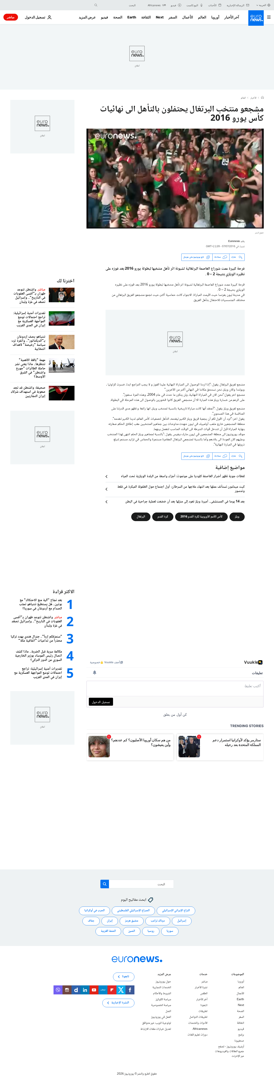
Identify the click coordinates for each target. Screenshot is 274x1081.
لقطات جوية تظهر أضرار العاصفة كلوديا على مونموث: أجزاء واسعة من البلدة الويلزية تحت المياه (183, 476)
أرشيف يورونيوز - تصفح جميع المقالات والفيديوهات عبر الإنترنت (229, 1051)
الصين (131, 931)
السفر (172, 17)
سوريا (170, 931)
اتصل (168, 1011)
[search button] (95, 5)
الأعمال (187, 17)
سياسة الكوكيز (163, 999)
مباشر (11, 17)
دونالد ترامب (158, 920)
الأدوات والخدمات (197, 1023)
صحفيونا (239, 1040)
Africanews (200, 1028)
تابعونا (203, 1005)
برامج (241, 1034)
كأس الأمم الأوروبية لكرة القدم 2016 (201, 516)
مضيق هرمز (131, 920)
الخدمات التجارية (161, 987)
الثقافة (146, 17)
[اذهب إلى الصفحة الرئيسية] (256, 18)
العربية (262, 5)
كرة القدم (163, 516)
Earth (131, 17)
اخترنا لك (65, 281)
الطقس (203, 993)
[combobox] (117, 5)
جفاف (91, 920)
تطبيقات (202, 1011)
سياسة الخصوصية (161, 1005)
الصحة (117, 17)
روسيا (150, 931)
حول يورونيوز (163, 981)
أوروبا (215, 17)
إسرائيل (181, 920)
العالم (202, 17)
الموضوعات (237, 974)
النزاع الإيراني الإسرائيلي (176, 910)
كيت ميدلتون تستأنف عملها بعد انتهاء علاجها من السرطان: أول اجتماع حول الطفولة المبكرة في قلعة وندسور (181, 489)
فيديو (104, 17)
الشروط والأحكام (162, 993)
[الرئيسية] (262, 98)
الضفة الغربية (108, 931)
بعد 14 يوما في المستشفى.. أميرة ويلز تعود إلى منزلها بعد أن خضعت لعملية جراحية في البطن (185, 502)
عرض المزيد (164, 974)
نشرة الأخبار (201, 987)
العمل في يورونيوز (161, 1017)
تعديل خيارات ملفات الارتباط (155, 1028)
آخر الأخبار (231, 17)
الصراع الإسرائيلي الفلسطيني (133, 910)
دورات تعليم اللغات (197, 1034)
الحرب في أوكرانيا (94, 910)
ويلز (237, 516)
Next (160, 17)
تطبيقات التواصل (198, 1017)
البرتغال (141, 516)
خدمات (203, 974)
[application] (175, 179)
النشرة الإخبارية (120, 1002)
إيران (110, 920)
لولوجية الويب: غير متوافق (156, 1023)
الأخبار (253, 98)
